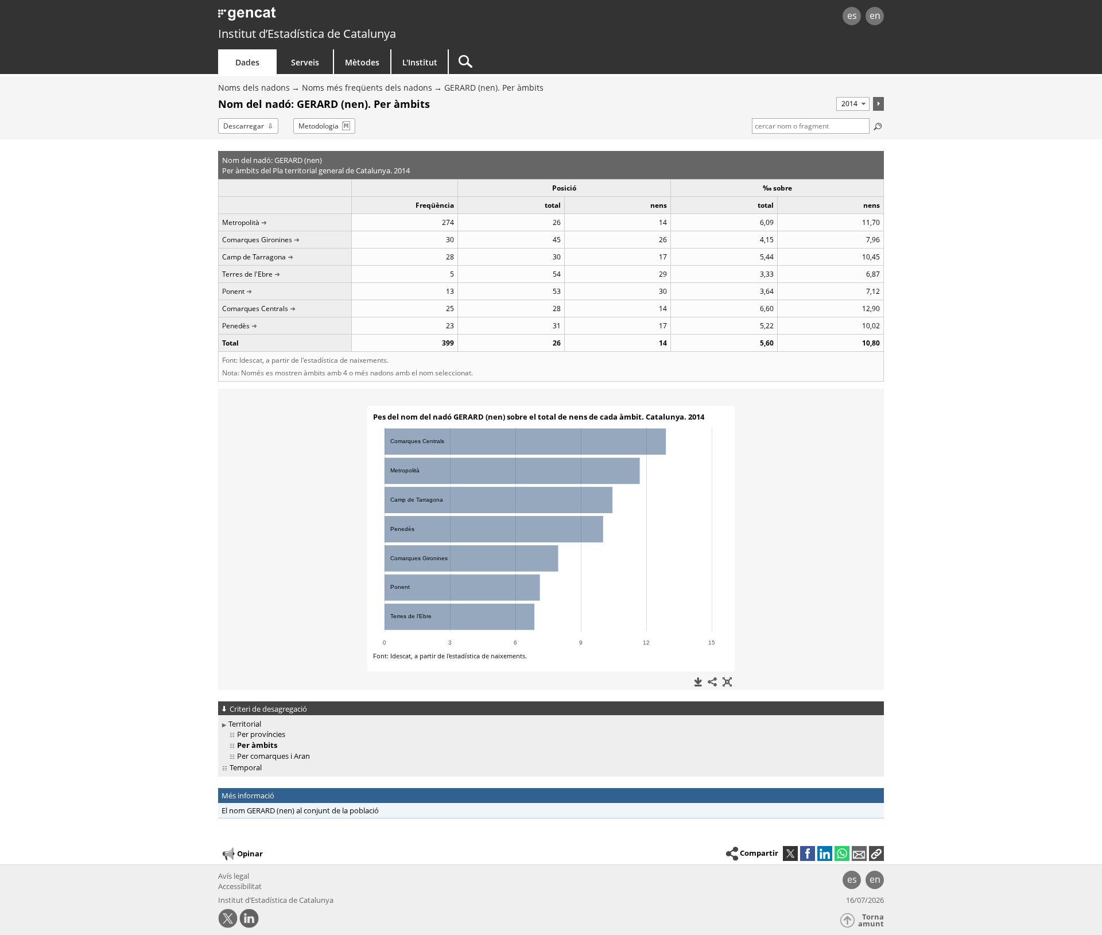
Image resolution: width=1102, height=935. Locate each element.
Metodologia (318, 126)
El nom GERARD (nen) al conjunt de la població (300, 810)
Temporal (246, 767)
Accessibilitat (240, 886)
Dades (247, 62)
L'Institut (419, 62)
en (875, 15)
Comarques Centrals (255, 308)
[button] (876, 853)
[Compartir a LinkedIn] (824, 853)
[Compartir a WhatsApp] (842, 853)
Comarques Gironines (257, 240)
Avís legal (233, 876)
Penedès (236, 326)
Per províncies (261, 734)
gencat (351, 17)
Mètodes (362, 62)
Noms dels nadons (254, 87)
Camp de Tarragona (254, 257)
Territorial (244, 724)
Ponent (233, 291)
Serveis (305, 62)
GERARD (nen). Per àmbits (494, 87)
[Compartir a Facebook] (807, 853)
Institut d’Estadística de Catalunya (307, 33)
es (852, 15)
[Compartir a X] (790, 853)
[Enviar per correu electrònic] (859, 853)
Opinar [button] (250, 853)
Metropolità (240, 222)
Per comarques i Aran (273, 756)
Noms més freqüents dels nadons (367, 87)
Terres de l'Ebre (247, 274)
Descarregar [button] (243, 126)
